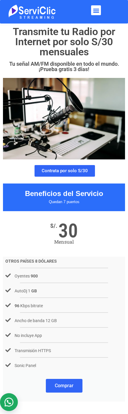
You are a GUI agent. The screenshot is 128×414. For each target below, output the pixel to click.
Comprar (64, 385)
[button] (96, 10)
